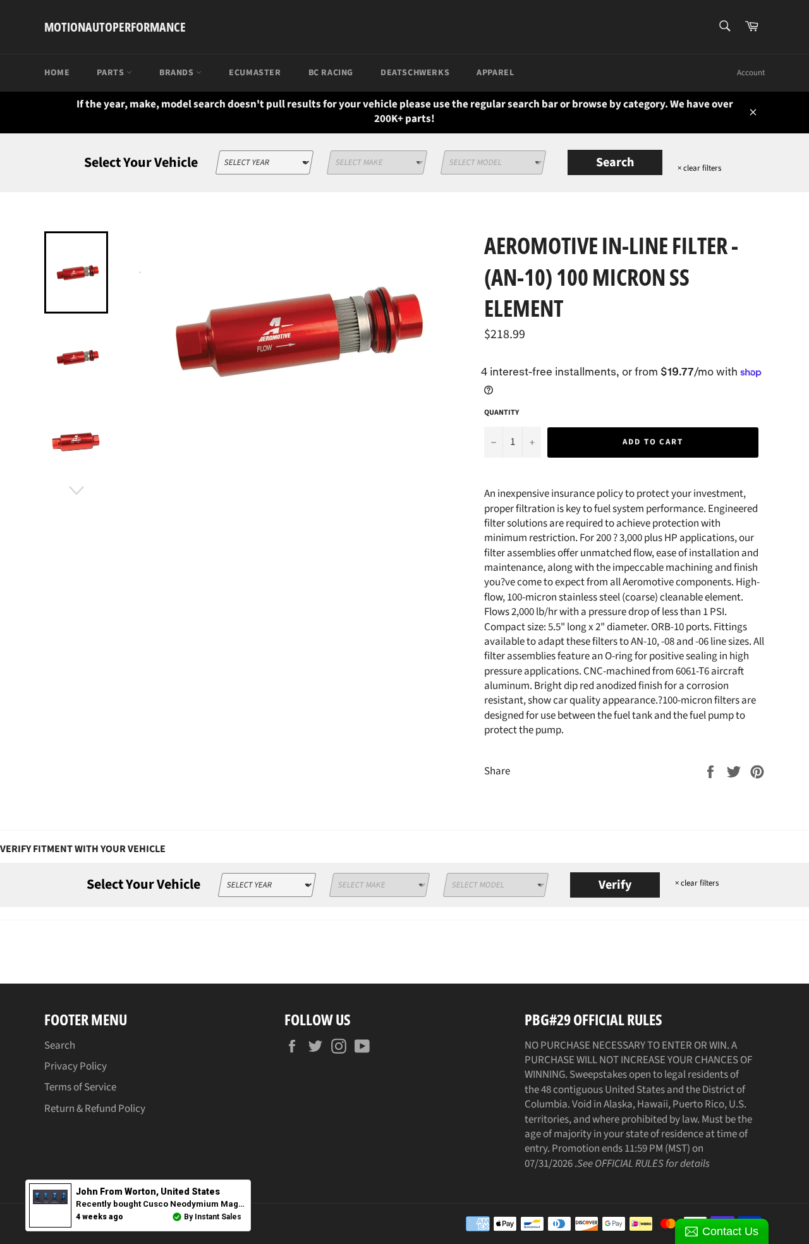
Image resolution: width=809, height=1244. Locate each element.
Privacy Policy (75, 1066)
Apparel (495, 72)
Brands (177, 72)
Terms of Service (80, 1087)
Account (751, 72)
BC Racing (330, 72)
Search (615, 162)
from (148, 1191)
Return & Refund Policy (94, 1108)
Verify (615, 885)
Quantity (501, 413)
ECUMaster (255, 72)
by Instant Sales (212, 1216)
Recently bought (220, 1204)
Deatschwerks (414, 72)
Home (57, 72)
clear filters (699, 168)
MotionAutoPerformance (115, 26)
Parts (111, 72)
